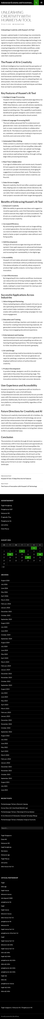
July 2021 (4, 786)
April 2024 (4, 658)
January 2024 (5, 670)
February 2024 (6, 666)
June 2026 (4, 588)
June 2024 (4, 650)
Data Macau (5, 529)
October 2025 (5, 615)
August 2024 (5, 642)
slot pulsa (4, 862)
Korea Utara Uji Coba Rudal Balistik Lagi (14, 808)
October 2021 (5, 774)
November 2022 (6, 724)
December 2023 (6, 673)
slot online (4, 525)
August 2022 (5, 736)
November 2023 (6, 677)
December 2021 (6, 767)
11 (10, 554)
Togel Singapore (6, 835)
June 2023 (4, 697)
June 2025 (4, 631)
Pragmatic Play (6, 517)
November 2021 (6, 770)
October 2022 (5, 728)
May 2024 (4, 654)
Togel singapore (6, 1007)
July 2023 (4, 693)
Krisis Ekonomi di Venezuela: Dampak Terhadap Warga (19, 816)
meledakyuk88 (19, 24)
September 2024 (6, 639)
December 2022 (6, 720)
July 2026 (4, 584)
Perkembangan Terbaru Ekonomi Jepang (14, 804)
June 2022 (4, 743)
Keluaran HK (5, 513)
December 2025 (6, 611)
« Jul (3, 567)
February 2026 (6, 604)
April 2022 (4, 751)
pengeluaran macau (7, 983)
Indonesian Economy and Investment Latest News (17, 2)
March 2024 (5, 662)
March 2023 (5, 708)
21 (28, 557)
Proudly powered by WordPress (10, 1016)
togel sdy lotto (5, 987)
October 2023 (5, 681)
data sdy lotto (5, 991)
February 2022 (6, 759)
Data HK (4, 839)
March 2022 (5, 755)
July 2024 (4, 646)
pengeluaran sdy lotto (8, 968)
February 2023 (6, 712)
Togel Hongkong (6, 505)
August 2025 (5, 623)
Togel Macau (5, 859)
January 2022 (5, 763)
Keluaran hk (16, 1007)
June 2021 (4, 790)
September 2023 (6, 685)
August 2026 (5, 580)
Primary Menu (41, 2)
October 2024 (5, 635)
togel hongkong (6, 847)
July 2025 (4, 627)
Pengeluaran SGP (6, 509)
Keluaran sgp (5, 855)
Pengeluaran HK (27, 1007)
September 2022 (6, 732)
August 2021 (5, 782)
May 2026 (4, 592)
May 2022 (4, 747)
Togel (3, 883)
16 (40, 554)
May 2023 (4, 701)
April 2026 (4, 596)
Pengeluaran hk (6, 521)
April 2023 (4, 705)
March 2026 (5, 600)
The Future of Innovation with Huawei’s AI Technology (19, 485)
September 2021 (6, 778)
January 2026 (5, 608)
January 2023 (5, 716)
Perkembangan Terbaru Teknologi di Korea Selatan (17, 812)
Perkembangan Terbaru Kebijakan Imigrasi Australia (18, 820)
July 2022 (4, 739)
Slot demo (4, 851)
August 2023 (5, 689)
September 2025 (6, 619)
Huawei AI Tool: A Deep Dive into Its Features (16, 477)
